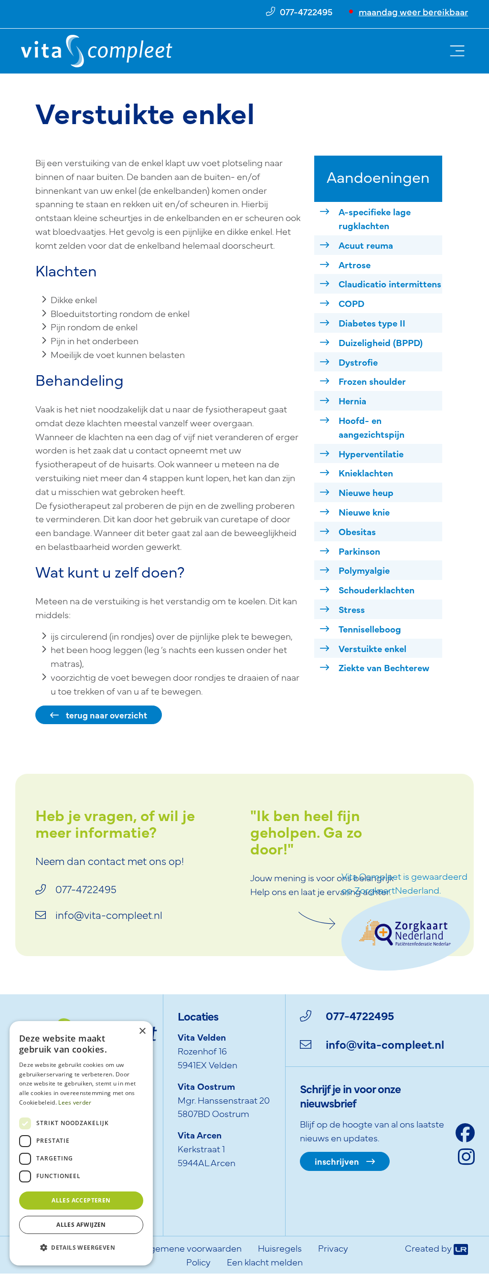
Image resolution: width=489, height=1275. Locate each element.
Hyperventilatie (371, 453)
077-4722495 (360, 1015)
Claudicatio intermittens (390, 283)
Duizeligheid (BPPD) (381, 342)
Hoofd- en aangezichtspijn (371, 426)
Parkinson (359, 550)
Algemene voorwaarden (191, 1247)
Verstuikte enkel (372, 648)
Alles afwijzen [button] (81, 1225)
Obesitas (357, 531)
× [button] (142, 1031)
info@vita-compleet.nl (385, 1044)
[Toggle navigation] (457, 51)
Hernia (352, 400)
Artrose (355, 264)
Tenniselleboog (370, 628)
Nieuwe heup (366, 491)
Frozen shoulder (372, 380)
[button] (81, 1248)
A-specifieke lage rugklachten (375, 218)
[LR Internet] (461, 1247)
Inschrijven (337, 1161)
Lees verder (74, 1102)
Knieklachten (366, 472)
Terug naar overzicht (106, 715)
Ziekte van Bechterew (384, 667)
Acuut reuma (366, 244)
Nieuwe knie (364, 511)
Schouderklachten (377, 589)
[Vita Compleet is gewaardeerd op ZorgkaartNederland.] (405, 931)
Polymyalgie (364, 569)
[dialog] (81, 1143)
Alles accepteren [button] (81, 1200)
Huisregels (280, 1247)
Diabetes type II (372, 322)
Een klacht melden (265, 1261)
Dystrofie (358, 361)
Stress (352, 608)
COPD (351, 302)
